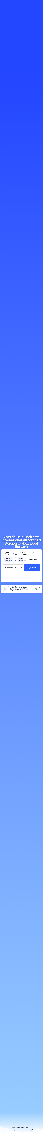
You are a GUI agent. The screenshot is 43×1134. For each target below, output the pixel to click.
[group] (9, 560)
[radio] (7, 553)
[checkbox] (36, 553)
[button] (39, 2)
